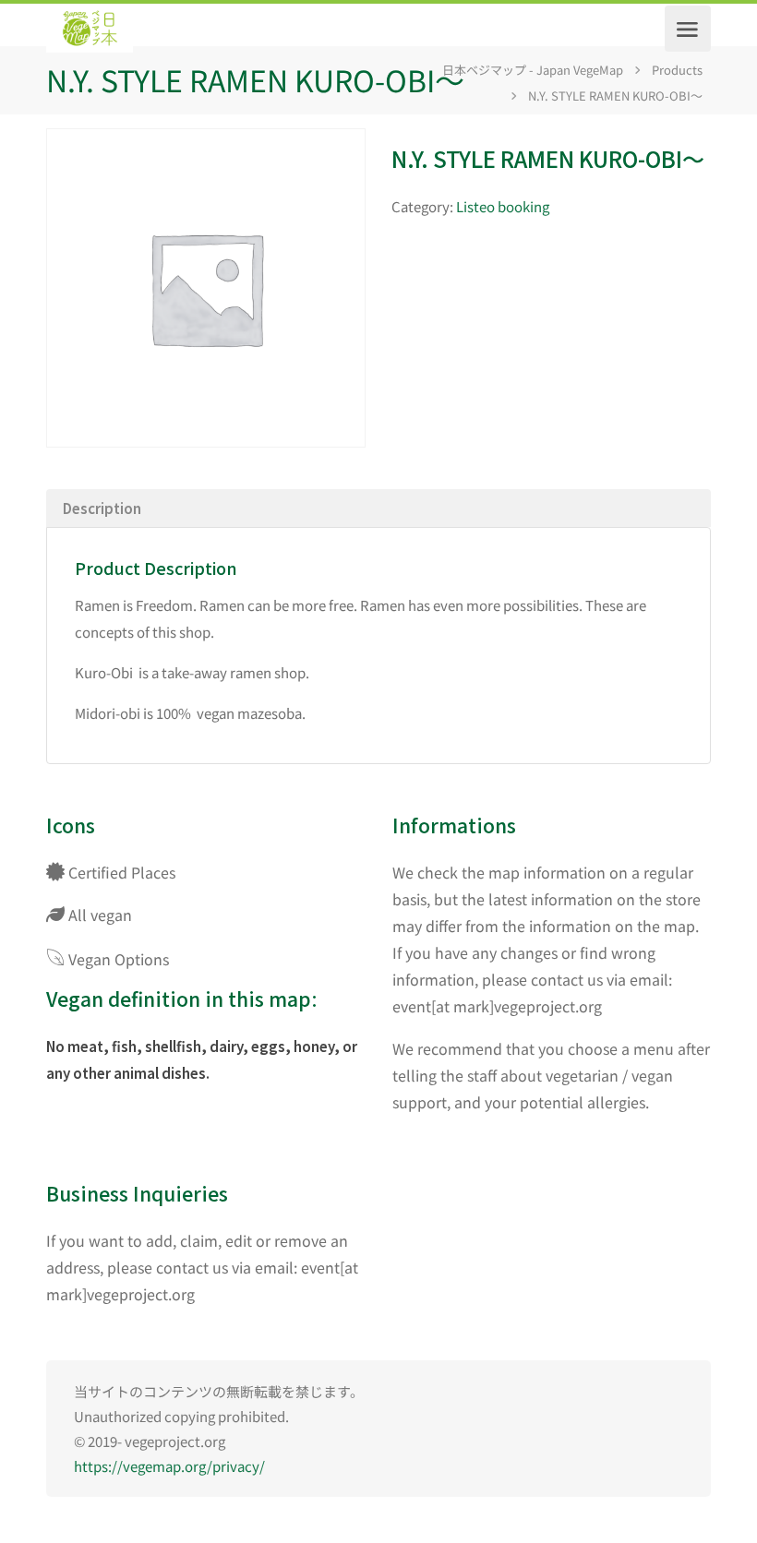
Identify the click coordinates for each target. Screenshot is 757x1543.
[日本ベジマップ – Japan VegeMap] (89, 29)
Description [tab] (102, 508)
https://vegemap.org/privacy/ (169, 1466)
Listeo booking (502, 206)
